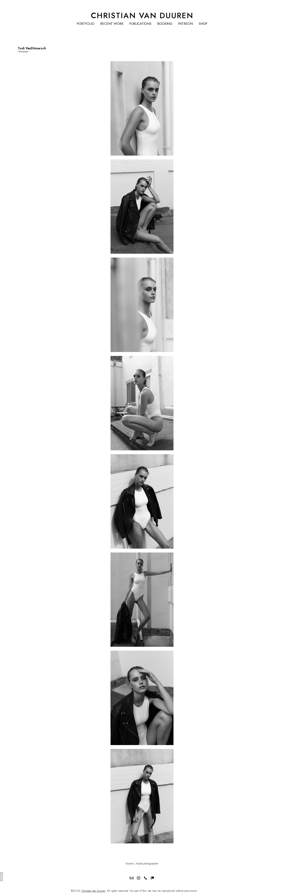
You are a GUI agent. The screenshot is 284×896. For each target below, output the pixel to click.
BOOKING (164, 23)
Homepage (23, 51)
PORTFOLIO (85, 23)
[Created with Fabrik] (1, 876)
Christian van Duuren (93, 891)
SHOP (203, 23)
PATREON (185, 23)
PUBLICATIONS (140, 23)
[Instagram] (138, 878)
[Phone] (145, 878)
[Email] (131, 878)
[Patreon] (152, 878)
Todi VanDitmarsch (32, 48)
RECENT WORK (111, 23)
